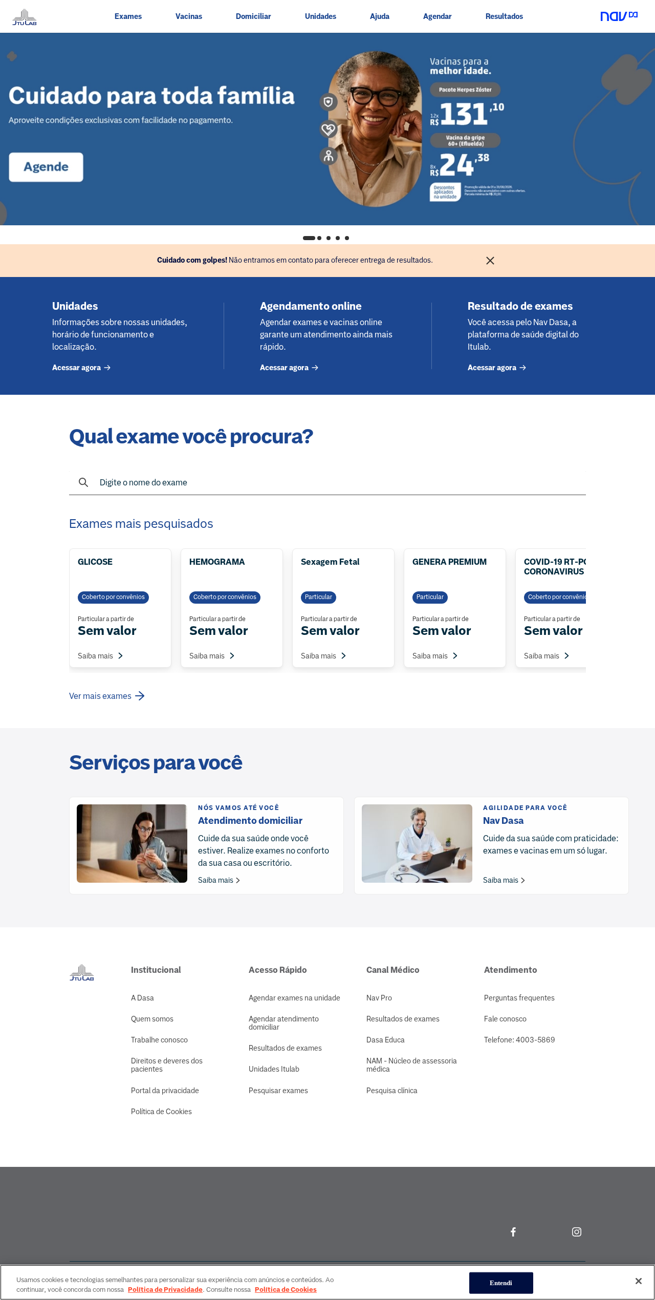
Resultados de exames (285, 1048)
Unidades (320, 16)
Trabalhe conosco (159, 1040)
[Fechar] (490, 260)
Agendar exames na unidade (294, 998)
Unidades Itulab (274, 1069)
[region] (327, 1282)
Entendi (501, 1283)
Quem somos (152, 1019)
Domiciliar (253, 16)
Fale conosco (505, 1019)
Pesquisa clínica (392, 1090)
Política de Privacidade (165, 1289)
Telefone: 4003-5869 (519, 1040)
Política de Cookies (161, 1111)
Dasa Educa (385, 1040)
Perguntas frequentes (519, 998)
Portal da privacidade (165, 1090)
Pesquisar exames (278, 1090)
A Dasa (142, 998)
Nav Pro (379, 998)
